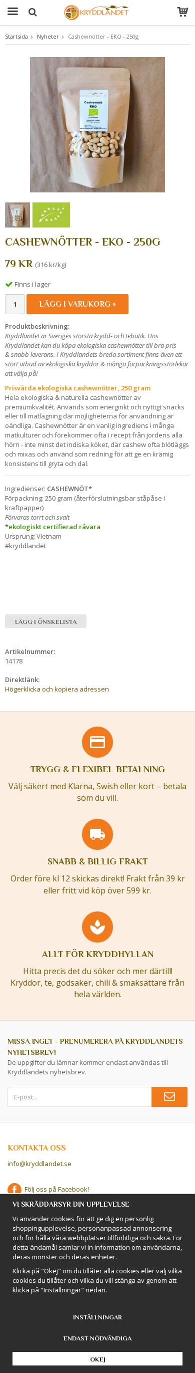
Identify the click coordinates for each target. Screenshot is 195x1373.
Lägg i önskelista (45, 621)
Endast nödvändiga (98, 1338)
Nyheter (48, 36)
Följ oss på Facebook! (55, 1189)
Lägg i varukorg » (77, 304)
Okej (98, 1359)
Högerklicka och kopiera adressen (57, 689)
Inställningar (97, 1317)
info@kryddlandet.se (40, 1163)
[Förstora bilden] (97, 123)
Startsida (16, 36)
